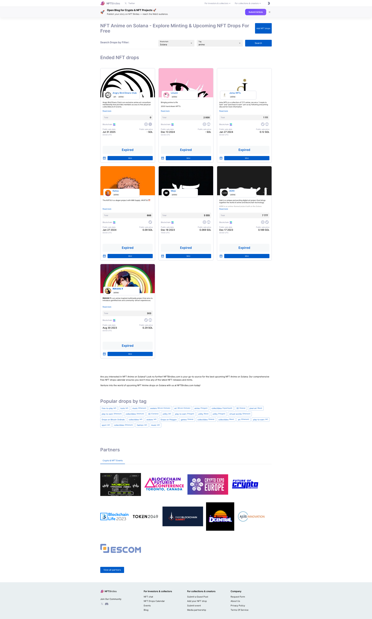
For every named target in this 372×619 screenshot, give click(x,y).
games (187, 419)
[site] (146, 124)
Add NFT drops (263, 28)
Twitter (131, 3)
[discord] (208, 124)
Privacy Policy (238, 605)
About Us (235, 601)
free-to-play (109, 408)
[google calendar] (104, 158)
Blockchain (164, 42)
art (115, 97)
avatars (160, 408)
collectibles (222, 408)
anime (121, 97)
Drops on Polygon (169, 419)
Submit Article (256, 12)
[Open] (191, 43)
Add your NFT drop (197, 601)
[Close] (269, 12)
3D (240, 408)
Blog (146, 610)
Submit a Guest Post (197, 596)
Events (147, 605)
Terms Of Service (239, 610)
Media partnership (196, 610)
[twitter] (150, 124)
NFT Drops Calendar (154, 601)
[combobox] (172, 44)
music (139, 408)
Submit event (194, 605)
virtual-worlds (239, 414)
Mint (130, 158)
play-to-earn (112, 414)
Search (258, 43)
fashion (142, 425)
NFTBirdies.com (172, 376)
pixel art (256, 408)
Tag (199, 42)
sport (106, 425)
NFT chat (148, 596)
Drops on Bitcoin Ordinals (113, 419)
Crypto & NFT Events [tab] (113, 460)
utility (167, 414)
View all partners (112, 569)
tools (124, 408)
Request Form (238, 596)
